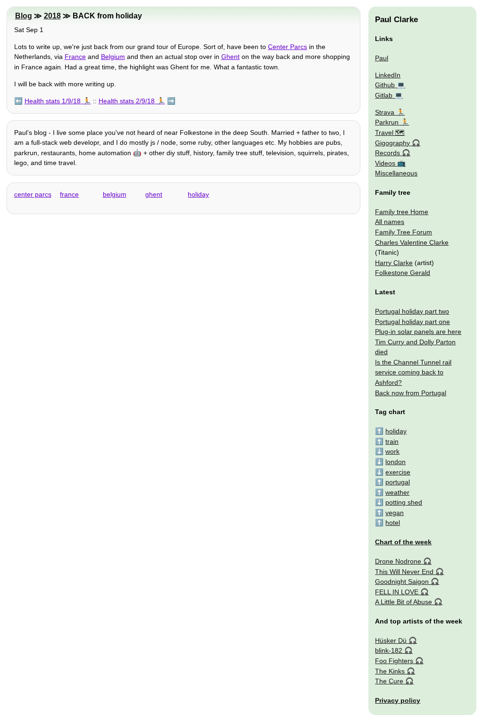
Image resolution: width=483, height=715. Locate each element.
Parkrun (387, 122)
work (392, 451)
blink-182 (388, 650)
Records (387, 153)
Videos (385, 163)
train (392, 441)
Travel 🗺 (390, 132)
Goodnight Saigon (402, 581)
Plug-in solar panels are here (418, 331)
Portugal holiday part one (412, 321)
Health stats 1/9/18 (53, 101)
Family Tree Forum (403, 232)
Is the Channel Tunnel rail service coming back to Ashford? (413, 372)
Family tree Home (401, 212)
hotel (392, 522)
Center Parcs (287, 46)
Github (385, 85)
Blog (23, 16)
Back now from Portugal (410, 393)
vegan (394, 512)
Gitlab (383, 95)
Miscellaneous (396, 173)
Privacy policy (397, 700)
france (69, 194)
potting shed (403, 502)
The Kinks (390, 671)
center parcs (32, 194)
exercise (397, 472)
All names (389, 221)
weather (397, 492)
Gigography (392, 143)
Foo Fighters (394, 661)
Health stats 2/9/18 (127, 101)
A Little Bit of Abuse (403, 602)
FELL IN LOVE (396, 592)
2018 (52, 16)
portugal (397, 482)
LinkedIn (387, 75)
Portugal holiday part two (412, 311)
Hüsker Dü (391, 640)
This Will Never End (404, 571)
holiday (198, 194)
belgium (114, 194)
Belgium (113, 56)
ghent (153, 194)
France (75, 56)
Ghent (230, 56)
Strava (384, 112)
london (395, 462)
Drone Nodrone (398, 561)
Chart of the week (403, 542)
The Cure (389, 681)
